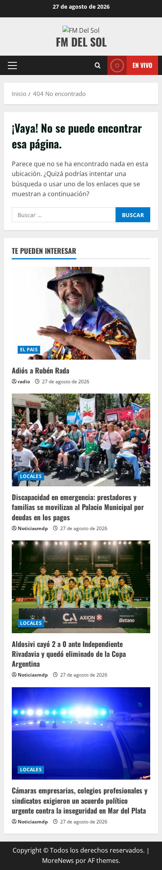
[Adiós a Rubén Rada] (81, 313)
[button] (12, 65)
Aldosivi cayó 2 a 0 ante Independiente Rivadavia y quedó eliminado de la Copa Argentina (69, 654)
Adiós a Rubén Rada (40, 370)
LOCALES (31, 476)
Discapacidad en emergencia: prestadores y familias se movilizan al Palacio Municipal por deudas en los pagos (78, 507)
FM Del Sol (81, 42)
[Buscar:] (64, 214)
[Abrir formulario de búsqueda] (98, 65)
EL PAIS (29, 349)
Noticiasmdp (33, 528)
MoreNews (58, 860)
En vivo (142, 65)
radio (24, 381)
